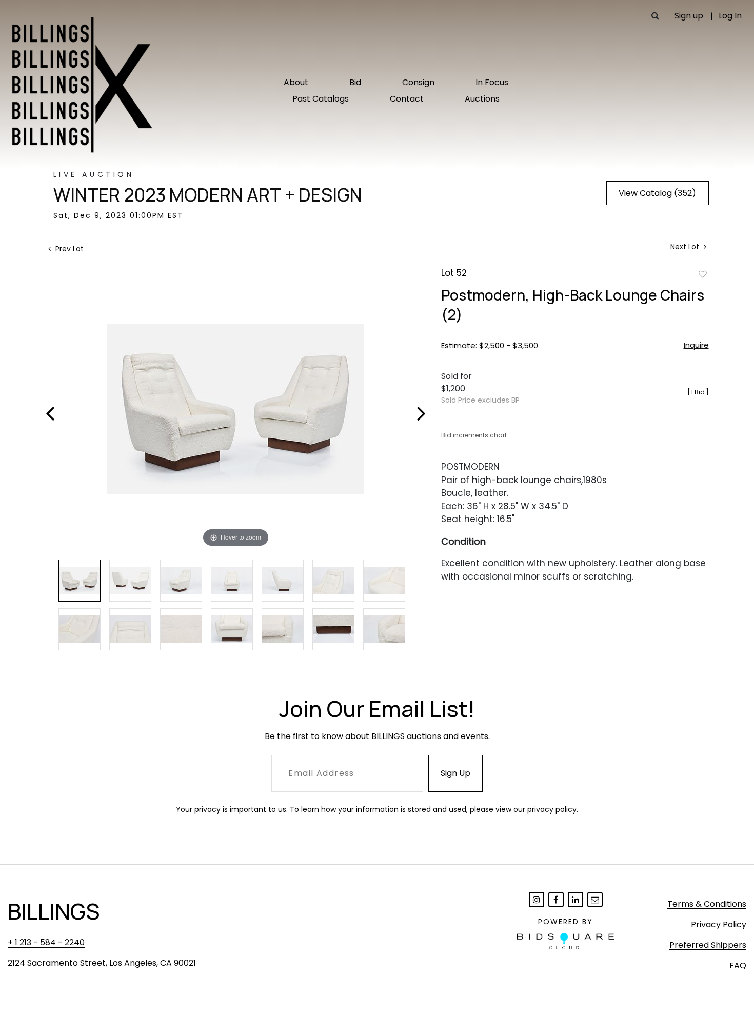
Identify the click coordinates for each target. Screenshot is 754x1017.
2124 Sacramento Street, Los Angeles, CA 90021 (102, 963)
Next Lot (685, 247)
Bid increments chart (474, 435)
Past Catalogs (320, 99)
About (296, 82)
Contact (407, 99)
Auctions (482, 99)
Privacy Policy (718, 924)
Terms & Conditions (706, 904)
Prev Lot (68, 249)
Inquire (696, 345)
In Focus (491, 82)
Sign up (688, 16)
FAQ (737, 965)
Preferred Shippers (707, 945)
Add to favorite (703, 274)
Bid (355, 82)
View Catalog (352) (657, 193)
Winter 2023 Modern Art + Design (207, 195)
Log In (730, 16)
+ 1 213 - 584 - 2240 (46, 942)
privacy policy (552, 809)
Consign (418, 82)
